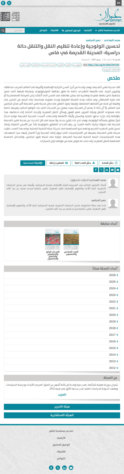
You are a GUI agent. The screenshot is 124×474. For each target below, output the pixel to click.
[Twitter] (9, 3)
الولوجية (77, 65)
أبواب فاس (25, 65)
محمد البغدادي (112, 40)
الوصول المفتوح (73, 30)
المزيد (62, 394)
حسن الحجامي (93, 40)
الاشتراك (54, 30)
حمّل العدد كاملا (83, 163)
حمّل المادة (108, 163)
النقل (68, 65)
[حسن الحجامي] (113, 205)
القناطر (36, 65)
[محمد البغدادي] (113, 187)
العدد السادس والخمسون (71, 253)
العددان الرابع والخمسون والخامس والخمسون (53, 255)
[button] (112, 275)
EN (118, 3)
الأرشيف (88, 30)
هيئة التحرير (62, 406)
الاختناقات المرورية (111, 70)
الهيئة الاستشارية (62, 415)
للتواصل (43, 30)
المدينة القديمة (48, 65)
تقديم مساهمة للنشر (109, 30)
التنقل (60, 65)
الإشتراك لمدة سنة (32, 163)
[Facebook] (3, 3)
